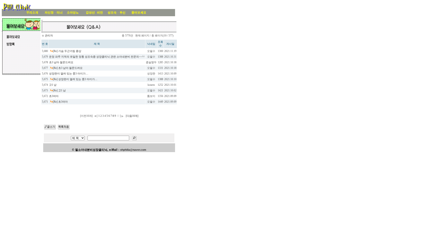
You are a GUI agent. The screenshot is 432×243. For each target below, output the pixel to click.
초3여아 (53, 96)
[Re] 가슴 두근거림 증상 (67, 51)
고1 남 (52, 84)
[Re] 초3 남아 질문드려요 (68, 68)
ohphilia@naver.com (133, 149)
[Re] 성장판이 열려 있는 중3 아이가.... (75, 79)
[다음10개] (132, 115)
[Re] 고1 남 (59, 90)
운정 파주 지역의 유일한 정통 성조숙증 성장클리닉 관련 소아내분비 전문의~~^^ (97, 56)
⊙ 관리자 (47, 35)
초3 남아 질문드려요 (61, 62)
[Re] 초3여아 (60, 101)
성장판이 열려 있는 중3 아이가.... (68, 73)
